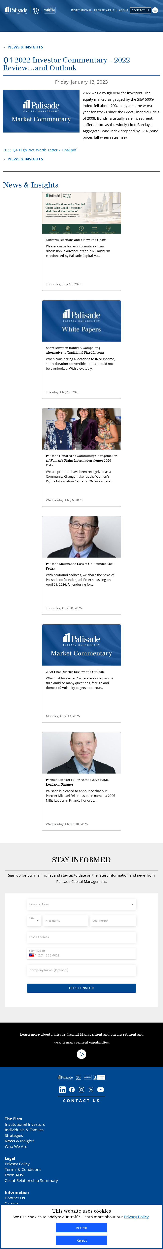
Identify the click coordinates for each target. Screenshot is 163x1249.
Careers (12, 1203)
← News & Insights (23, 47)
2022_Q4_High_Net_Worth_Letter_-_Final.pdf (39, 150)
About (123, 10)
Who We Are (16, 1146)
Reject (82, 1240)
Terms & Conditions (23, 1169)
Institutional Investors (25, 1124)
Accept (81, 1227)
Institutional (81, 10)
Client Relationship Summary (31, 1180)
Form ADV (14, 1175)
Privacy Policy (17, 1164)
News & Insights (30, 185)
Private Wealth (105, 10)
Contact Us (140, 10)
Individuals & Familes (24, 1130)
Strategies (14, 1135)
